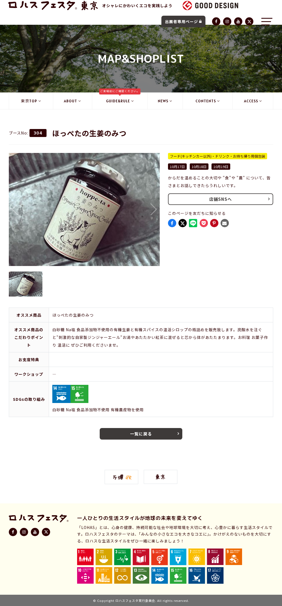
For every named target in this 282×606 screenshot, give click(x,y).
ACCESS (251, 100)
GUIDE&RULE (120, 98)
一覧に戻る (141, 434)
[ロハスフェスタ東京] (90, 5)
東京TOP (29, 100)
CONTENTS (206, 100)
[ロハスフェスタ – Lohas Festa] (42, 5)
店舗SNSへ (220, 199)
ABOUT (70, 100)
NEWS (163, 100)
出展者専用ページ (181, 21)
